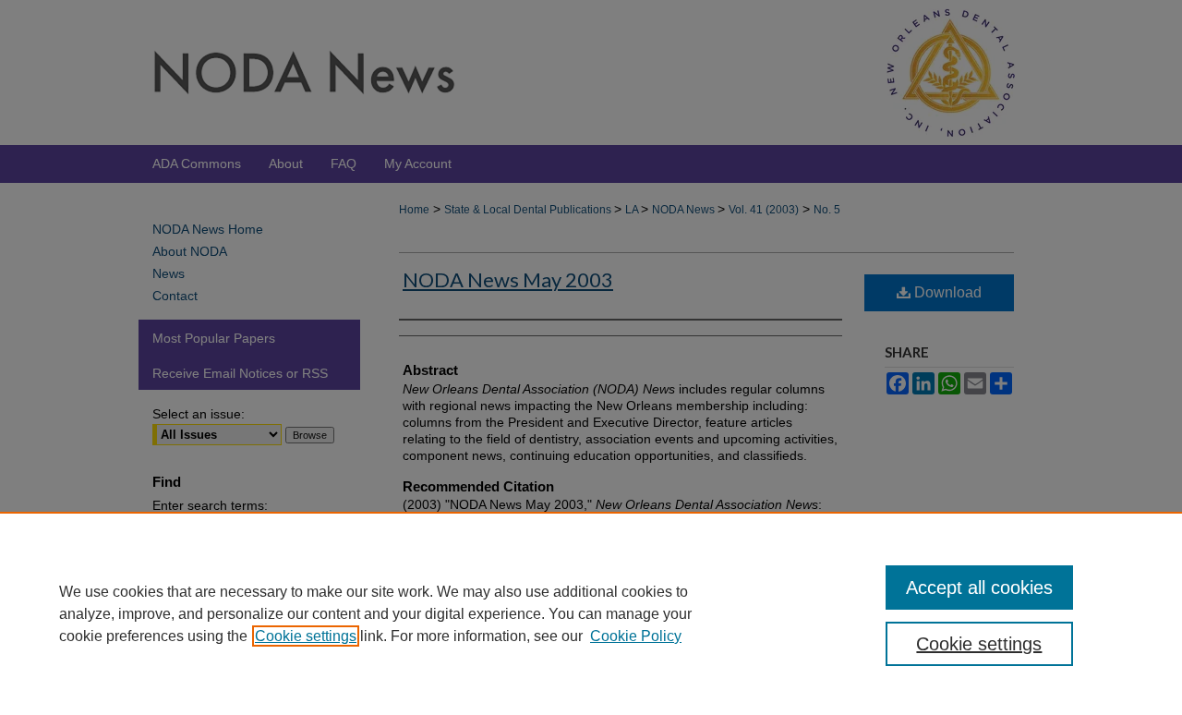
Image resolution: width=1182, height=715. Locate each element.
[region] (591, 613)
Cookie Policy (635, 636)
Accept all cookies (979, 587)
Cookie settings (305, 636)
